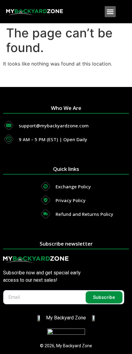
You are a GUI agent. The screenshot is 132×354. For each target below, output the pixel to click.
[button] (110, 11)
